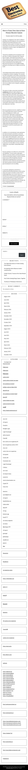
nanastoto (5, 477)
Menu (25, 24)
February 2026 (7, 309)
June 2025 (6, 335)
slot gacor (5, 422)
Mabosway (5, 367)
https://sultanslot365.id (8, 689)
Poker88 (5, 438)
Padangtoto (6, 758)
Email (5, 226)
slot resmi (5, 470)
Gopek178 (5, 483)
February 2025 (7, 348)
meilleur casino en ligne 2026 (10, 387)
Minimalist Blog (9, 768)
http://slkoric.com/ (7, 654)
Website (5, 232)
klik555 (4, 543)
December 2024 (8, 354)
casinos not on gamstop (8, 637)
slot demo (5, 523)
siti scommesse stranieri (8, 383)
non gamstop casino (7, 570)
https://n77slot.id (7, 692)
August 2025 (7, 328)
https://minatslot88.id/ (8, 673)
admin (20, 36)
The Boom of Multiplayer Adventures (13, 281)
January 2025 (7, 351)
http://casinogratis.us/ (8, 712)
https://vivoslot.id (7, 685)
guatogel (5, 533)
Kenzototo (5, 553)
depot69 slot (6, 390)
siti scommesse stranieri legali (10, 393)
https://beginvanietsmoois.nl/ (10, 410)
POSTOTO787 (6, 363)
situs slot (5, 448)
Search (5, 251)
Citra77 (5, 595)
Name (5, 219)
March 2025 (7, 345)
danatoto (5, 491)
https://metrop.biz (7, 646)
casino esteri (6, 377)
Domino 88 (5, 457)
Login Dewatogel (7, 431)
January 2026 (7, 312)
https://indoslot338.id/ (8, 678)
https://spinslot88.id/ (8, 675)
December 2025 (8, 316)
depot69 (5, 397)
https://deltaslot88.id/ (8, 680)
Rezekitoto (5, 561)
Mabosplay (5, 370)
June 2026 (6, 299)
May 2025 (6, 338)
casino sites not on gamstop (9, 451)
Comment (6, 199)
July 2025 (6, 332)
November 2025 (8, 319)
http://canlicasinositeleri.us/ (9, 704)
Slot (4, 546)
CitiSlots (5, 467)
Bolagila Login (6, 428)
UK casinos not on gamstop (9, 620)
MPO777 (5, 587)
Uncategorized (10, 186)
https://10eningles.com (8, 578)
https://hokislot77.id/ (8, 690)
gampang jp (5, 536)
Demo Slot (5, 486)
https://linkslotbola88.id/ (9, 682)
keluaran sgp (6, 514)
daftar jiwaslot (6, 435)
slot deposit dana (7, 473)
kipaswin (5, 604)
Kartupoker (5, 454)
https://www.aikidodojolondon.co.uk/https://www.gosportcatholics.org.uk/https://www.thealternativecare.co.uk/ (12, 723)
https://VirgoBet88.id (8, 695)
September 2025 (8, 325)
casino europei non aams (9, 403)
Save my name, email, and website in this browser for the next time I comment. (14, 239)
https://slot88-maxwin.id (9, 683)
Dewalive (5, 425)
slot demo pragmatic (8, 520)
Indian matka (6, 504)
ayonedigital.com (7, 494)
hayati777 (5, 517)
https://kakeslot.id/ (7, 671)
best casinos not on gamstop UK (10, 441)
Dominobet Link (6, 461)
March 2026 (7, 306)
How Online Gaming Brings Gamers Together (14, 278)
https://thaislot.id (7, 694)
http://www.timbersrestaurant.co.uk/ (11, 750)
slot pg (4, 510)
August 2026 (7, 296)
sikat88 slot (6, 540)
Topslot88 (5, 629)
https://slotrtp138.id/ (8, 676)
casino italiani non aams (8, 400)
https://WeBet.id (7, 687)
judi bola (5, 663)
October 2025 (7, 322)
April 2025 (6, 341)
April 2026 (6, 303)
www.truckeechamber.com (9, 480)
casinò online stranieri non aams (10, 380)
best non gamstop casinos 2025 (10, 444)
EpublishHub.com (7, 501)
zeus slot (5, 419)
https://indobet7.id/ (7, 733)
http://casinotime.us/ (8, 741)
